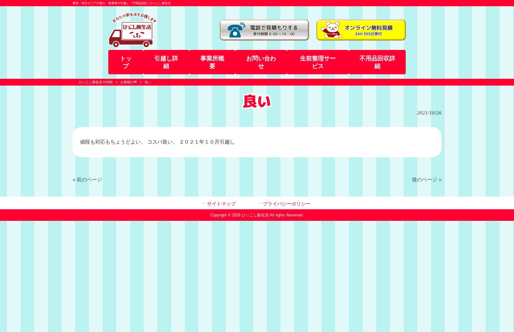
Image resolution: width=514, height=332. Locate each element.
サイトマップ (221, 203)
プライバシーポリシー (287, 203)
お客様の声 (128, 82)
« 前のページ (87, 179)
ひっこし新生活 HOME (96, 82)
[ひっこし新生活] (132, 46)
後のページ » (426, 179)
